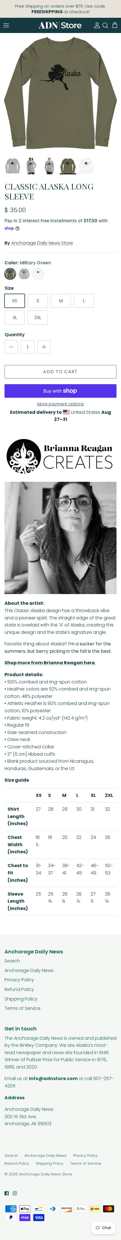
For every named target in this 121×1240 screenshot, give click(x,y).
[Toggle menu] (6, 25)
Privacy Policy (19, 980)
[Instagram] (15, 1193)
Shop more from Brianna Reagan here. (50, 662)
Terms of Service (23, 1008)
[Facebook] (7, 1193)
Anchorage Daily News (29, 970)
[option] (60, 93)
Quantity (15, 335)
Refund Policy (19, 989)
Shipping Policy (21, 999)
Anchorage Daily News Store (42, 243)
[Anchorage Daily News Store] (60, 25)
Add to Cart (60, 371)
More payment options (60, 404)
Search (12, 961)
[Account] (95, 25)
